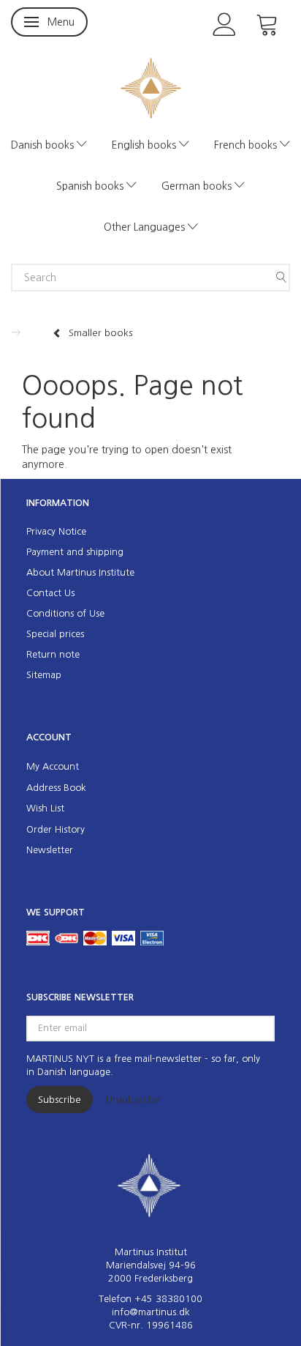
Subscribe (59, 1099)
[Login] (225, 23)
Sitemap (43, 675)
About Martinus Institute (80, 572)
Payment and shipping (74, 552)
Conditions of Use (65, 613)
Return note (53, 654)
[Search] (281, 277)
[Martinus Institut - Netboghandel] (151, 86)
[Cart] (267, 23)
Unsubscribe (133, 1099)
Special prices (55, 634)
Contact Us (50, 593)
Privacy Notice (56, 531)
